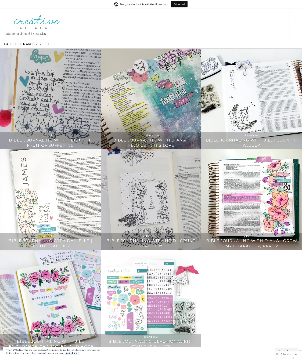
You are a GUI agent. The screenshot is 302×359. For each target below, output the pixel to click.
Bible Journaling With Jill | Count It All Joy (252, 143)
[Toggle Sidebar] (295, 24)
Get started (179, 4)
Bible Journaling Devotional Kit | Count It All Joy (151, 344)
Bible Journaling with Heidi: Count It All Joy (151, 243)
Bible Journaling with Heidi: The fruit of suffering (50, 143)
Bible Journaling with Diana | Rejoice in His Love (151, 143)
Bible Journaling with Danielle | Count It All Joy (50, 243)
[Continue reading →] (50, 99)
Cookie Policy (71, 352)
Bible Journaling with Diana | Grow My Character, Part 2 (251, 243)
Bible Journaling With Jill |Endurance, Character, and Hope (50, 344)
